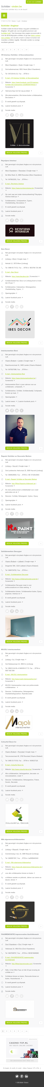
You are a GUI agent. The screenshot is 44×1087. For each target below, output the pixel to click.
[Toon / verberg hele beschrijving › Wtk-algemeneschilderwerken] (24, 873)
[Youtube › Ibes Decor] (21, 307)
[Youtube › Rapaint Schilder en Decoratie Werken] (21, 514)
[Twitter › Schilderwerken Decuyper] (7, 611)
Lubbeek (21, 561)
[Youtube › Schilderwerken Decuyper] (21, 611)
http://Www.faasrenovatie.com (22, 964)
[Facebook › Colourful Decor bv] (12, 799)
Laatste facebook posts (14, 106)
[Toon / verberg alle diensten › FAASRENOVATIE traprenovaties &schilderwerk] (24, 977)
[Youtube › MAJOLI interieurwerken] (21, 711)
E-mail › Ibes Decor (11, 272)
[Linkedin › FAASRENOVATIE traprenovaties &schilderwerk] (17, 996)
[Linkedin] (26, 1076)
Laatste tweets (11, 401)
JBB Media (20, 1082)
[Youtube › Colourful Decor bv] (21, 799)
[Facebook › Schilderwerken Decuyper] (12, 611)
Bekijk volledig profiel (17, 153)
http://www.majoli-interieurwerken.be (24, 679)
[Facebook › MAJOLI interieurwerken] (12, 711)
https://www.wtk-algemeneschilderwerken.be (27, 867)
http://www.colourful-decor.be (21, 769)
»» (26, 49)
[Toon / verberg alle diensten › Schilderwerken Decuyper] (24, 592)
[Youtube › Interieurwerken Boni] (21, 410)
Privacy (26, 1082)
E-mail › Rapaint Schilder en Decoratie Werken (21, 479)
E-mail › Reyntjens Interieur (14, 184)
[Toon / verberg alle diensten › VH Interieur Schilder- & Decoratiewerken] (24, 96)
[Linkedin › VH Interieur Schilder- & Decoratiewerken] (17, 115)
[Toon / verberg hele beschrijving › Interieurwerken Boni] (24, 385)
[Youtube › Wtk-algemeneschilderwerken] (21, 897)
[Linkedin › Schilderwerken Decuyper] (17, 611)
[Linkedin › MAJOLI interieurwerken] (17, 711)
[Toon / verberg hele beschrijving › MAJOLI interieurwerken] (24, 686)
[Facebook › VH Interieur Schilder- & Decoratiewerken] (12, 115)
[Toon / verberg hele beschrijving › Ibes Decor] (24, 282)
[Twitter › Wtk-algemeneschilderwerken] (7, 897)
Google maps (29, 65)
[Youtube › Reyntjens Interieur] (21, 220)
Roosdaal (21, 752)
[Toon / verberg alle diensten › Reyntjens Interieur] (24, 202)
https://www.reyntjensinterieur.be (23, 188)
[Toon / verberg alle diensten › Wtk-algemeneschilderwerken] (24, 878)
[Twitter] (17, 1076)
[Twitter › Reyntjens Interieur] (7, 220)
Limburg (8, 259)
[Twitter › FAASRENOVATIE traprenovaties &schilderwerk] (7, 996)
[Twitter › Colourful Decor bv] (7, 799)
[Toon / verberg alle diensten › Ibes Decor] (24, 288)
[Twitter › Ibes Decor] (7, 307)
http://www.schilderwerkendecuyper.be (25, 579)
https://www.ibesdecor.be (20, 276)
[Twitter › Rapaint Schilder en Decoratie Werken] (7, 514)
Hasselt (15, 466)
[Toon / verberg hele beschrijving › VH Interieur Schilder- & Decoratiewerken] (24, 91)
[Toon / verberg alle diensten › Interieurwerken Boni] (24, 392)
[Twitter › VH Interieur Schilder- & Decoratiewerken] (7, 115)
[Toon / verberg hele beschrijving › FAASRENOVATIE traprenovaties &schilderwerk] (24, 971)
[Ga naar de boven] (41, 152)
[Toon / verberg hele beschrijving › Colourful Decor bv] (24, 774)
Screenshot (10, 87)
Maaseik (15, 849)
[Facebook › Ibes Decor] (12, 307)
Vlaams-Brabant (10, 361)
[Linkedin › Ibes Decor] (17, 307)
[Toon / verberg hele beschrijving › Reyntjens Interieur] (24, 195)
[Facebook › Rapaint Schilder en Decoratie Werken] (12, 514)
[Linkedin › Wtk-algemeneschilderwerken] (17, 897)
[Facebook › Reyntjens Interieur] (12, 220)
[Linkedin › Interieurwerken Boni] (17, 410)
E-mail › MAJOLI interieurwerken (16, 674)
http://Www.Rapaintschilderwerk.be (23, 483)
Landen (20, 361)
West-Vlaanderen (11, 65)
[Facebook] (22, 1076)
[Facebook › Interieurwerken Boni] (12, 410)
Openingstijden (11, 293)
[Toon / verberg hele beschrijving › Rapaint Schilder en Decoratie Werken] (24, 491)
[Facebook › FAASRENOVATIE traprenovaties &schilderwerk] (12, 996)
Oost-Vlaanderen (11, 944)
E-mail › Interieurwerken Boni (15, 374)
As (13, 659)
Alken (14, 259)
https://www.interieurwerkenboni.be (23, 378)
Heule (21, 65)
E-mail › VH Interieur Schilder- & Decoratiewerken (22, 78)
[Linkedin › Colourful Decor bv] (17, 799)
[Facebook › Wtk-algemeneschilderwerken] (12, 897)
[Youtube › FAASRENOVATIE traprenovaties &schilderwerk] (21, 996)
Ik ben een (34, 2)
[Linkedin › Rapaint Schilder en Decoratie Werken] (17, 514)
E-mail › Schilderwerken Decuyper (16, 574)
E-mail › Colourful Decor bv (14, 765)
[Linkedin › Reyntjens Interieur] (17, 220)
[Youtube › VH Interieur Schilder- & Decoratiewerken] (21, 115)
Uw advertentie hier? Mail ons (22, 1060)
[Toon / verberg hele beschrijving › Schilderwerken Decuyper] (24, 586)
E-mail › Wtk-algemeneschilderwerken (18, 862)
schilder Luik (6, 33)
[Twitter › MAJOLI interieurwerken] (7, 711)
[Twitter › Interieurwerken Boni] (7, 410)
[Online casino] (22, 1039)
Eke (19, 944)
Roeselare (22, 171)
